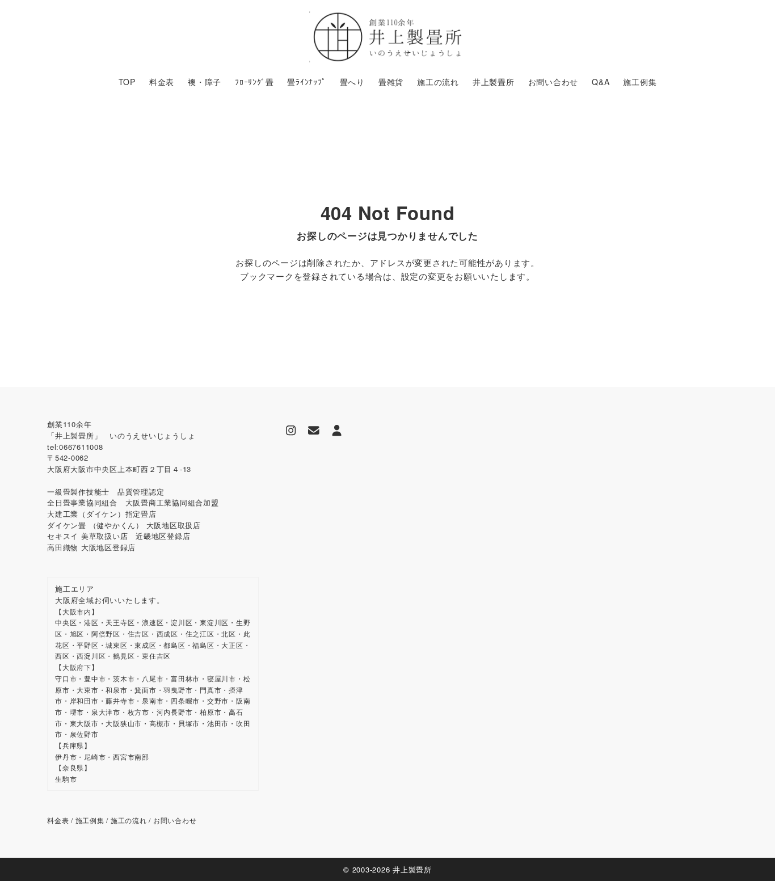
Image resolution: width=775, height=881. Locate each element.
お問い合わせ (175, 820)
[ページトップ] (749, 855)
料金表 (58, 820)
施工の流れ (129, 820)
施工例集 (89, 820)
